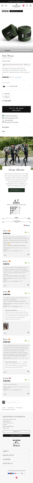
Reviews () (18, 77)
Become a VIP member (17, 435)
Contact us (16, 431)
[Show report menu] (28, 254)
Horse (3, 407)
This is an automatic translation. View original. (14, 245)
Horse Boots (11, 407)
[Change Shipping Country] (23, 6)
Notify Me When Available (16, 109)
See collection (15, 190)
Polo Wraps (19, 407)
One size (6, 97)
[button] (2, 5)
